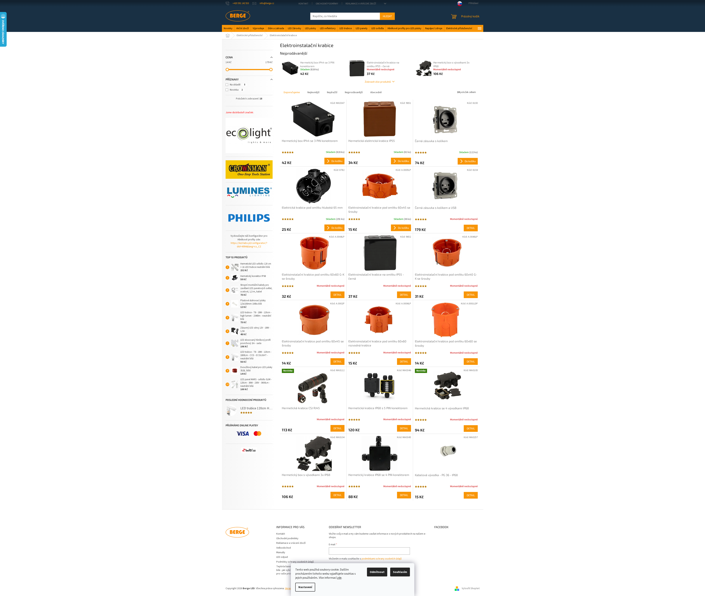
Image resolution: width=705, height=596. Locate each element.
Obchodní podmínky (327, 3)
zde (339, 578)
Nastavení (305, 587)
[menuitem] (228, 28)
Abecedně (376, 92)
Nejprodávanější (354, 92)
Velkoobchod (283, 548)
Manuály (280, 552)
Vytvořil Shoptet (471, 588)
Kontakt (303, 3)
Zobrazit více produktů (378, 81)
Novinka (236, 90)
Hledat (387, 16)
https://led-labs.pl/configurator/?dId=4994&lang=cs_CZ (249, 244)
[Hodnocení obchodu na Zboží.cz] (249, 450)
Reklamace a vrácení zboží (361, 3)
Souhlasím (400, 572)
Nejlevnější (313, 92)
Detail (471, 227)
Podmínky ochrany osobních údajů (295, 562)
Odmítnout (377, 572)
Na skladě (237, 85)
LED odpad (282, 557)
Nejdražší (332, 92)
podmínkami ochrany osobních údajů (382, 559)
